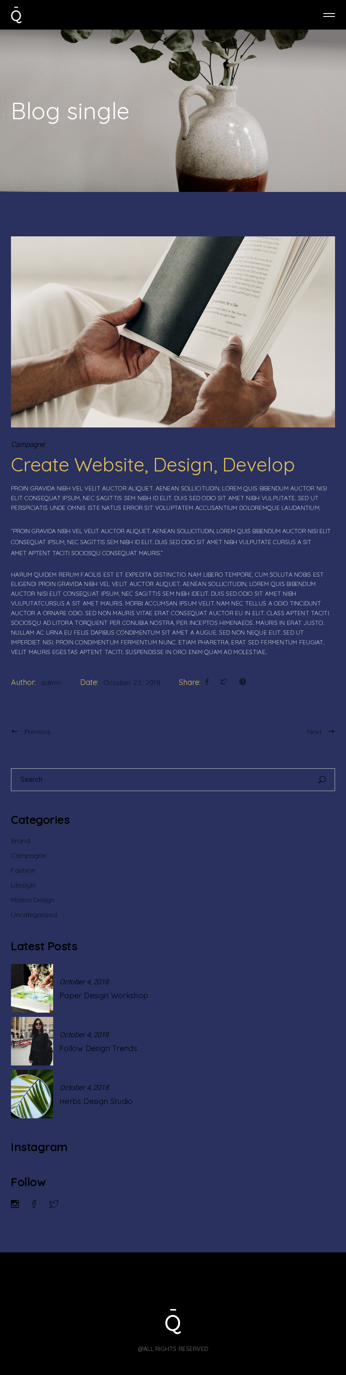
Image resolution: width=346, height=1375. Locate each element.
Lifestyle (23, 885)
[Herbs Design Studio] (32, 1094)
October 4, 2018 (83, 982)
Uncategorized (34, 914)
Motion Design (32, 900)
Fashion (23, 870)
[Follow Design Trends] (32, 1041)
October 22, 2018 (131, 682)
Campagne (28, 444)
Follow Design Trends (98, 1048)
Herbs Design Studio (96, 1101)
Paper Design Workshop (104, 995)
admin (51, 682)
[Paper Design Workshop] (32, 988)
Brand (20, 840)
